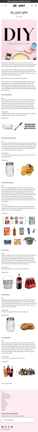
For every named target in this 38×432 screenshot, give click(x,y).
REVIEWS (3, 402)
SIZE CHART (4, 404)
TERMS (3, 409)
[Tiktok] (9, 427)
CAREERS (3, 406)
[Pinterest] (12, 427)
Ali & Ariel (7, 429)
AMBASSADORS (5, 398)
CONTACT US (4, 394)
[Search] (6, 5)
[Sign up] (34, 420)
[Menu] (2, 5)
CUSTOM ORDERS (6, 396)
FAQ (2, 392)
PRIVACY (3, 407)
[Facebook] (2, 427)
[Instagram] (6, 427)
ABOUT (3, 400)
